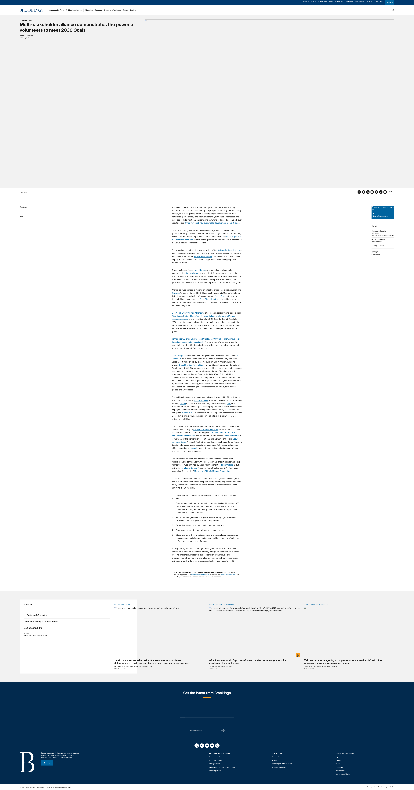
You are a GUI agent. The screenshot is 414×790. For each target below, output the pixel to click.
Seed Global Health (208, 299)
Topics (125, 10)
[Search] (393, 10)
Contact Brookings (279, 767)
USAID (183, 403)
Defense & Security (379, 231)
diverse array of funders (200, 575)
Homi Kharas (199, 270)
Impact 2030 (187, 413)
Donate (390, 2)
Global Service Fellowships (191, 365)
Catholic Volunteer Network (205, 429)
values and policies (228, 575)
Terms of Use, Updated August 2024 (58, 787)
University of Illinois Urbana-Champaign (212, 471)
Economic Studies (216, 760)
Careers (275, 760)
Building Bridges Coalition (228, 250)
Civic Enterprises (179, 356)
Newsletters (360, 1)
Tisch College (227, 465)
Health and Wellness (112, 10)
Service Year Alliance (203, 256)
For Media (370, 1)
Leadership (276, 757)
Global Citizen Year (191, 316)
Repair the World (231, 436)
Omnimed (176, 293)
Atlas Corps (177, 316)
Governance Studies (216, 757)
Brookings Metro (215, 771)
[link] (37, 615)
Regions (133, 10)
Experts (306, 1)
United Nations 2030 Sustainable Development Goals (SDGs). (212, 223)
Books (338, 764)
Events (313, 1)
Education (89, 10)
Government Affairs (343, 774)
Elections (98, 10)
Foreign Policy (214, 764)
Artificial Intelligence (74, 10)
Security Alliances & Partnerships (383, 235)
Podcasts (339, 767)
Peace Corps (220, 296)
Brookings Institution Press (282, 764)
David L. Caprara (26, 36)
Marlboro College (189, 468)
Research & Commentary (344, 1)
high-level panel (192, 273)
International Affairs (56, 10)
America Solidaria (209, 316)
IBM (229, 403)
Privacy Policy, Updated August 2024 (32, 787)
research (194, 448)
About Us (379, 1)
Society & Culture (378, 246)
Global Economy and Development (378, 254)
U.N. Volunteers (201, 400)
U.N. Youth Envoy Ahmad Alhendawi (188, 313)
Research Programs (325, 1)
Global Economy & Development (378, 240)
